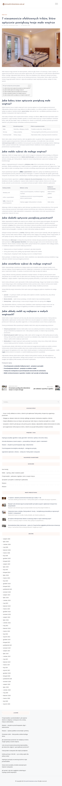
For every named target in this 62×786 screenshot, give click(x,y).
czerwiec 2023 (7, 600)
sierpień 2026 (6, 539)
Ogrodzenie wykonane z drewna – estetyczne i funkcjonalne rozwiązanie (21, 452)
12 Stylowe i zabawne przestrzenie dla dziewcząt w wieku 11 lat (24, 497)
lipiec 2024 (6, 575)
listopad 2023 (6, 586)
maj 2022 (5, 625)
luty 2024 (5, 581)
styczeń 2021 (6, 670)
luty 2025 (5, 569)
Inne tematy (5, 469)
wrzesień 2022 (7, 614)
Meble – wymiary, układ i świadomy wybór (13, 473)
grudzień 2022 (7, 611)
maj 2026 (5, 547)
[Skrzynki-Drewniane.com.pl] (13, 4)
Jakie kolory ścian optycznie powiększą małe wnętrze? (17, 88)
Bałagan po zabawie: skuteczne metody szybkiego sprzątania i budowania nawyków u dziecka (27, 418)
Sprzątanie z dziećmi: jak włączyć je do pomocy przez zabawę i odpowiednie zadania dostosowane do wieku (31, 424)
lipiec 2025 (6, 567)
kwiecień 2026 (7, 550)
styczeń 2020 (6, 704)
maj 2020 (5, 692)
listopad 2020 (6, 676)
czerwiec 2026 (7, 544)
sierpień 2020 (6, 684)
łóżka (21, 171)
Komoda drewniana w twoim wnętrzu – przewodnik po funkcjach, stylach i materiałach (24, 441)
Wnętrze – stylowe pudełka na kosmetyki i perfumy (15, 730)
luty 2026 (5, 555)
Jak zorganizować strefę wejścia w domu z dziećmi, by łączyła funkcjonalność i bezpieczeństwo (28, 427)
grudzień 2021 (7, 639)
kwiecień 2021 (7, 662)
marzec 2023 (6, 609)
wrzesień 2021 (7, 648)
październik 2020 (7, 678)
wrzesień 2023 (7, 592)
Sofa (4, 201)
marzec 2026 (6, 553)
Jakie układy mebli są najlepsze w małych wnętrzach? (17, 95)
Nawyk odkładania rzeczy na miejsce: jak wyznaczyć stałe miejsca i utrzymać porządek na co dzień (29, 421)
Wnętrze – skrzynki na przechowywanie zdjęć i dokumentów (17, 445)
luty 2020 (5, 701)
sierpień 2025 (6, 564)
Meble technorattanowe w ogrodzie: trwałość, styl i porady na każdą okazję (26, 373)
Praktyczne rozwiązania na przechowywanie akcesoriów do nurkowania (25, 370)
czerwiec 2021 (7, 656)
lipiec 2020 (6, 687)
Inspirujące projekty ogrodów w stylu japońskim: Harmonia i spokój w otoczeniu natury (25, 438)
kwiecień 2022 (7, 628)
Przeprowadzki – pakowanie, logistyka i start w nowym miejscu (18, 476)
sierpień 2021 (6, 650)
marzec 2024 (6, 578)
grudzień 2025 (7, 558)
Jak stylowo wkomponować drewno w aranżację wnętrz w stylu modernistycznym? (29, 518)
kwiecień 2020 (7, 695)
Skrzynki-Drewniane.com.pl (30, 781)
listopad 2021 (6, 642)
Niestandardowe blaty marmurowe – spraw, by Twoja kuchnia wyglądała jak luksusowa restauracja (34, 525)
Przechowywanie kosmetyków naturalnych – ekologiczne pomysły (19, 448)
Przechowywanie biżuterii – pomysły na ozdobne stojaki (20, 368)
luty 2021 (5, 667)
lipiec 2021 (6, 653)
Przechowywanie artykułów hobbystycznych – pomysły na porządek (23, 366)
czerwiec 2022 (7, 622)
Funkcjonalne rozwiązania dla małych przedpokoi (15, 750)
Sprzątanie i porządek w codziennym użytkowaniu (15, 479)
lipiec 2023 (6, 597)
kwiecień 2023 (7, 606)
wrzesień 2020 (7, 681)
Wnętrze (4, 14)
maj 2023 (5, 603)
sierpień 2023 (6, 595)
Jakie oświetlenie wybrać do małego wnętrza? (15, 93)
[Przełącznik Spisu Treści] (28, 86)
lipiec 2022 (6, 620)
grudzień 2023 (7, 583)
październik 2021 (7, 645)
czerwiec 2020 (7, 690)
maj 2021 (5, 659)
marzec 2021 (6, 664)
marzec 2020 (6, 698)
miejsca (49, 301)
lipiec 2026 (6, 541)
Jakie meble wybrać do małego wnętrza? (14, 90)
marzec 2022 (6, 631)
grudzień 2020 (7, 673)
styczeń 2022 (6, 636)
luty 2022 (5, 634)
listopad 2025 (6, 561)
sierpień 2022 (6, 617)
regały (3, 352)
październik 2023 (7, 589)
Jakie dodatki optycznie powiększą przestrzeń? (16, 91)
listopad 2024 (6, 572)
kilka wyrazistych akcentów (19, 242)
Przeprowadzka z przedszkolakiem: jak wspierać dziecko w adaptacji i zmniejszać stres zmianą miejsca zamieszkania (14, 720)
